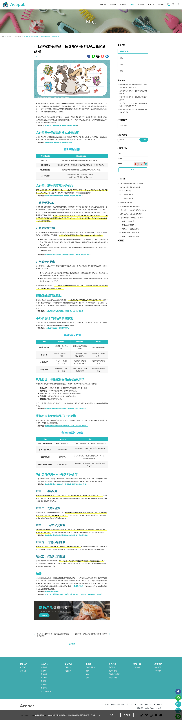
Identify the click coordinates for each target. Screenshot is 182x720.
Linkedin (107, 56)
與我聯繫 (158, 667)
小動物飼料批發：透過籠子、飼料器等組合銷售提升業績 (64, 311)
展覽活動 (68, 671)
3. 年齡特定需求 (127, 198)
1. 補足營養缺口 (127, 191)
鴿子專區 (44, 684)
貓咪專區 (44, 671)
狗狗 (121, 64)
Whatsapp (178, 698)
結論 (121, 241)
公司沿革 (23, 671)
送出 (132, 170)
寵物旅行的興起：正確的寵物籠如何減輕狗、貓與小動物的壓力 (66, 409)
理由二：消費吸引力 (129, 225)
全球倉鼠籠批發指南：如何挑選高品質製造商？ (133, 92)
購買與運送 (113, 671)
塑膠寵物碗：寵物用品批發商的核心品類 (58, 142)
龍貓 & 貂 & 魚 (46, 691)
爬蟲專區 (44, 688)
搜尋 (173, 4)
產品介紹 (113, 4)
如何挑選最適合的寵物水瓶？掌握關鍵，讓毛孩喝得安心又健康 (66, 484)
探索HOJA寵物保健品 (52, 591)
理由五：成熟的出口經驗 (130, 236)
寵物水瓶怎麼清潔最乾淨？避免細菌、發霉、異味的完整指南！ (66, 426)
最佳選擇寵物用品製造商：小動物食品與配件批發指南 (63, 196)
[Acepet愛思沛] (14, 4)
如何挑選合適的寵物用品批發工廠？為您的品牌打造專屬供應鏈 (66, 535)
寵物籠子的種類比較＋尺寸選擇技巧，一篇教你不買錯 (133, 110)
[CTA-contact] (72, 620)
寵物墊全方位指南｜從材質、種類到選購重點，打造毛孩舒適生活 (133, 104)
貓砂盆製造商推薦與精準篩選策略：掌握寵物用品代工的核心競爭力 (133, 86)
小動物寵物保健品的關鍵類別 (130, 206)
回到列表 (72, 644)
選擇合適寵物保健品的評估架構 (131, 214)
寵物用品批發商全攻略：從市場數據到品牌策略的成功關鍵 (53, 635)
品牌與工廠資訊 (114, 674)
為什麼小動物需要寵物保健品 (130, 187)
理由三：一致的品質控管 (130, 229)
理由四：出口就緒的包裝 (130, 233)
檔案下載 (151, 4)
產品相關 (112, 667)
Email (178, 704)
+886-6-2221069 (137, 704)
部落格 (132, 4)
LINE (93, 56)
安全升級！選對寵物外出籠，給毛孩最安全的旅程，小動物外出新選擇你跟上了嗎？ (73, 594)
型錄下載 (136, 667)
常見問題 (141, 4)
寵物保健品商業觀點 (127, 203)
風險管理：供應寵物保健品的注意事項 (133, 210)
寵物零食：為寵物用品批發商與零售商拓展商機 (61, 125)
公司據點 (158, 671)
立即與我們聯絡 (77, 586)
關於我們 (103, 4)
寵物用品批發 (19, 36)
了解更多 (127, 715)
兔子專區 (44, 678)
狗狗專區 (44, 667)
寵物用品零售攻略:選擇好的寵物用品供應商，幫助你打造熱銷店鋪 (67, 255)
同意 (111, 715)
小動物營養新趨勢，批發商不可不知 (57, 328)
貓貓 (121, 71)
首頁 (3, 36)
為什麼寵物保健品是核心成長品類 (131, 183)
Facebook (178, 691)
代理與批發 (113, 678)
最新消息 (123, 4)
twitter (98, 56)
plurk (102, 56)
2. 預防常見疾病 (127, 194)
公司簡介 (23, 667)
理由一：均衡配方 (128, 221)
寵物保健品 (124, 125)
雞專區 (43, 681)
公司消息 (68, 667)
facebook (88, 56)
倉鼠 (121, 58)
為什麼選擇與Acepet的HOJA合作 (131, 218)
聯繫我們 (161, 4)
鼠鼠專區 (44, 674)
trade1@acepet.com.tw (153, 708)
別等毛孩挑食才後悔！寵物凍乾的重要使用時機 (133, 98)
